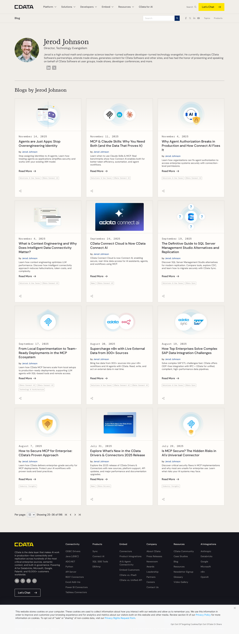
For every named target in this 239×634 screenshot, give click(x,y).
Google (204, 561)
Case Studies (181, 556)
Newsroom (152, 561)
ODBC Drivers (73, 551)
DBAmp (97, 566)
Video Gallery (181, 582)
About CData (153, 551)
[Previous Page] (70, 514)
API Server (71, 571)
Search (189, 7)
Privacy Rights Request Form (120, 618)
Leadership (152, 571)
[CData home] (26, 7)
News (93, 283)
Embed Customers (129, 569)
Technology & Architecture (32, 389)
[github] (28, 581)
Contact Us (152, 587)
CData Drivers (104, 486)
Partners (150, 576)
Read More (25, 171)
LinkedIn (48, 67)
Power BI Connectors (77, 587)
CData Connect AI (50, 178)
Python (69, 566)
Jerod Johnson (29, 151)
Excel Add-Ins (73, 582)
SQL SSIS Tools (100, 561)
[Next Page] (75, 514)
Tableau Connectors (76, 592)
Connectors (126, 551)
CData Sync (190, 283)
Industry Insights (28, 486)
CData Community (184, 551)
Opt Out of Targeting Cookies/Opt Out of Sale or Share (196, 624)
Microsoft (206, 566)
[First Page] (66, 514)
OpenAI (204, 576)
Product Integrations (130, 556)
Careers (150, 582)
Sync (95, 551)
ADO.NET (70, 561)
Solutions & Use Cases (30, 178)
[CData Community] (34, 581)
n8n (203, 571)
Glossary (178, 576)
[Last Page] (79, 514)
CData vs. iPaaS (128, 575)
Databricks (206, 556)
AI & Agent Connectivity (126, 563)
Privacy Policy (203, 614)
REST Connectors (75, 576)
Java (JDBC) (72, 556)
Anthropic (206, 551)
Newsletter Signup (183, 571)
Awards (150, 566)
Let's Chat (208, 7)
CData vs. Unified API (131, 580)
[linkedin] (17, 581)
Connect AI (98, 556)
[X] (22, 581)
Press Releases (154, 556)
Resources (179, 566)
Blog (176, 561)
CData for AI (146, 6)
